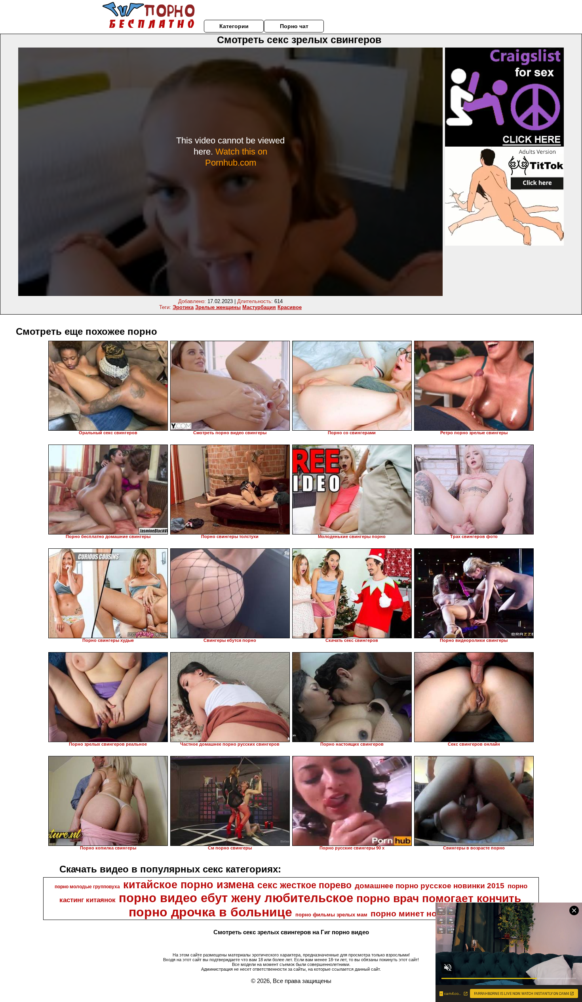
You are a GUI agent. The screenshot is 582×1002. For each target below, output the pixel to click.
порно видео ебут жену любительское (236, 898)
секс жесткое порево (304, 885)
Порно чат (294, 26)
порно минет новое (411, 913)
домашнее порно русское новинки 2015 (429, 886)
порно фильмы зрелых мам (331, 915)
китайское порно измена (188, 885)
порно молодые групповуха (87, 886)
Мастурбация (259, 307)
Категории (234, 26)
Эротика (183, 307)
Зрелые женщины (218, 307)
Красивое (290, 307)
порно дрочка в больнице (210, 912)
